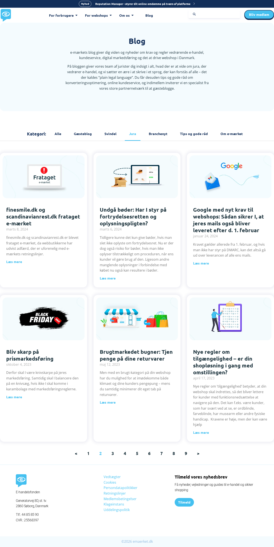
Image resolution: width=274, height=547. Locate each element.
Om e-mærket (231, 133)
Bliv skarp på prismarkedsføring (30, 355)
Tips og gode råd (194, 133)
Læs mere (14, 261)
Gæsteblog (83, 133)
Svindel (110, 133)
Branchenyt (158, 133)
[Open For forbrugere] (76, 15)
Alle (58, 133)
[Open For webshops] (110, 15)
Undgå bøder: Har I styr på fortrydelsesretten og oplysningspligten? (133, 216)
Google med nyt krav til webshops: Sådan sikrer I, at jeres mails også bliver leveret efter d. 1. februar (228, 219)
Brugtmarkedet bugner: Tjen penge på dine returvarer (136, 355)
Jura (132, 133)
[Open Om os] (132, 15)
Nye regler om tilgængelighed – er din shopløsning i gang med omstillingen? (223, 362)
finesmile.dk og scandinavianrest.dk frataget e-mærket (43, 216)
